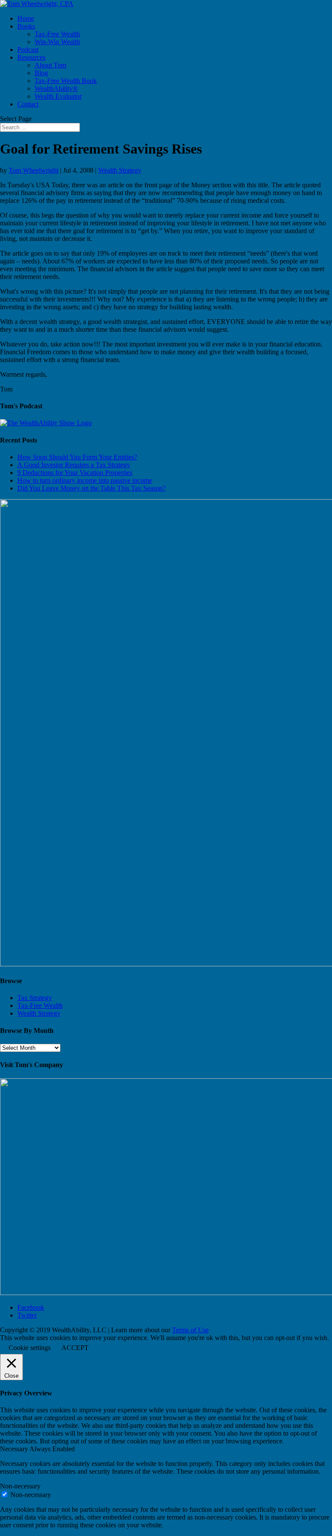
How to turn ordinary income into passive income (84, 480)
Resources (31, 57)
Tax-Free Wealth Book (66, 80)
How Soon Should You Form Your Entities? (77, 457)
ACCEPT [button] (75, 1347)
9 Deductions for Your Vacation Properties (74, 472)
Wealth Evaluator (58, 96)
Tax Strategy (34, 997)
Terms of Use (190, 1330)
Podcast (27, 49)
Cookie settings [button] (30, 1347)
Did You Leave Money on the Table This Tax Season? (91, 488)
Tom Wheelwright (33, 170)
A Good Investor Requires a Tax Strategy (73, 464)
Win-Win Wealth (57, 41)
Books (26, 26)
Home (25, 18)
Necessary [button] (14, 1449)
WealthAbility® (56, 88)
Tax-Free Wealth (57, 34)
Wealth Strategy (119, 170)
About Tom (50, 65)
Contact (27, 104)
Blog (41, 73)
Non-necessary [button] (20, 1486)
